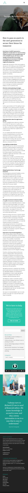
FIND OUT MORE (14, 321)
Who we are (5, 479)
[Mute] (21, 370)
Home (4, 476)
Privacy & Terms (6, 485)
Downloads (5, 481)
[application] (15, 366)
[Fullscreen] (23, 370)
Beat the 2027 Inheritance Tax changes (14, 347)
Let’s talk (4, 484)
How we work (5, 477)
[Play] (6, 370)
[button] (15, 366)
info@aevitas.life (6, 452)
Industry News (5, 482)
